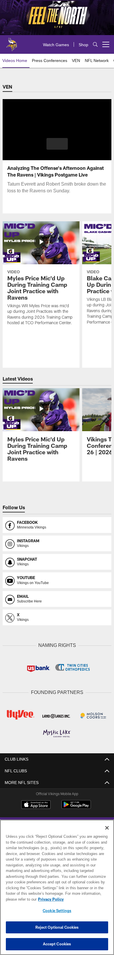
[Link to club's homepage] (12, 42)
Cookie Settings (57, 910)
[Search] (95, 45)
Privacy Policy (50, 899)
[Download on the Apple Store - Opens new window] (36, 804)
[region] (57, 887)
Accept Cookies (57, 944)
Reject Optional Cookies (57, 927)
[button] (57, 144)
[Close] (107, 827)
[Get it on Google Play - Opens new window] (76, 806)
